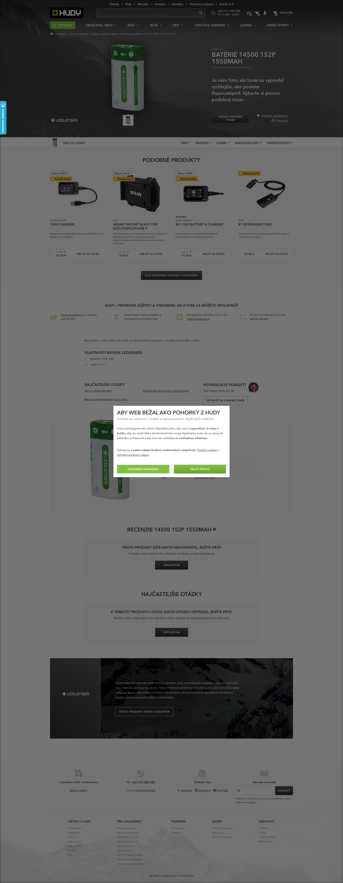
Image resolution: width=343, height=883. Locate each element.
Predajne (160, 4)
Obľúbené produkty (257, 12)
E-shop (262, 832)
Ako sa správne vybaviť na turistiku (105, 399)
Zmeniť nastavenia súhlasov (131, 863)
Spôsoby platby (124, 850)
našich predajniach (198, 319)
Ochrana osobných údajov (133, 455)
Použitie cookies (207, 450)
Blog (128, 4)
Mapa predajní (79, 790)
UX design (155, 875)
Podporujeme (74, 846)
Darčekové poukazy (222, 837)
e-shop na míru (169, 875)
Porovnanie (249, 12)
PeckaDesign (187, 875)
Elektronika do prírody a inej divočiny (166, 391)
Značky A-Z (226, 4)
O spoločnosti (74, 828)
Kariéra (71, 850)
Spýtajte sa (176, 832)
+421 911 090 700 (143, 782)
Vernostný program (201, 4)
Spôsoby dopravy (125, 846)
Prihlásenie (265, 12)
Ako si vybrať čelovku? (98, 391)
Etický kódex (74, 832)
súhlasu (253, 802)
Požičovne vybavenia (222, 828)
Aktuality (142, 4)
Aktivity (114, 4)
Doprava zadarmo (72, 315)
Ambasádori (74, 841)
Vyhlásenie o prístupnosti (129, 859)
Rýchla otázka (266, 841)
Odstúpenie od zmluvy (128, 837)
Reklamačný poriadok (127, 841)
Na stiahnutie (178, 828)
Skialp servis (218, 832)
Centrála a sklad (267, 837)
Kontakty (177, 4)
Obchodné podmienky (128, 832)
